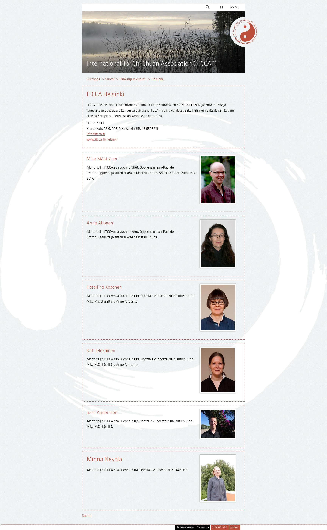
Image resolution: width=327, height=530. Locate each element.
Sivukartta (203, 527)
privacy (234, 527)
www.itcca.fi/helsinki (102, 139)
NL (221, 51)
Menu (234, 7)
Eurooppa (93, 79)
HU (221, 58)
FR (222, 36)
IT (221, 43)
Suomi (109, 79)
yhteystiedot (219, 527)
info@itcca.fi (96, 134)
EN (222, 14)
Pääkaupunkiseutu (132, 79)
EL (221, 29)
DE (221, 22)
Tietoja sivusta (185, 527)
